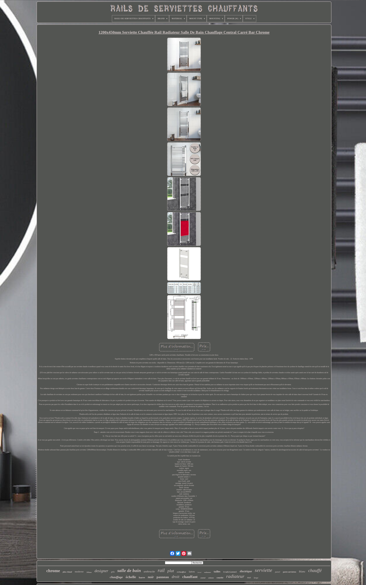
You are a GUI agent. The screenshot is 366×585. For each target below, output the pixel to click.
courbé (220, 577)
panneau (163, 577)
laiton (192, 571)
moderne (79, 571)
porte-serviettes (289, 572)
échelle (131, 577)
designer (101, 571)
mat (249, 577)
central (202, 578)
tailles (217, 571)
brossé (199, 572)
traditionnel (230, 572)
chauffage (116, 577)
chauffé (315, 570)
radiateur (235, 576)
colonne (211, 578)
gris (113, 572)
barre (142, 577)
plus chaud (67, 572)
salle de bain (129, 570)
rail (161, 570)
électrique (246, 571)
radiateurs (207, 572)
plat (170, 570)
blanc (302, 571)
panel (277, 572)
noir (151, 577)
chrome (53, 570)
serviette (263, 570)
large (256, 578)
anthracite (149, 571)
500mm (89, 572)
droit (175, 577)
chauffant (190, 577)
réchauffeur (181, 572)
